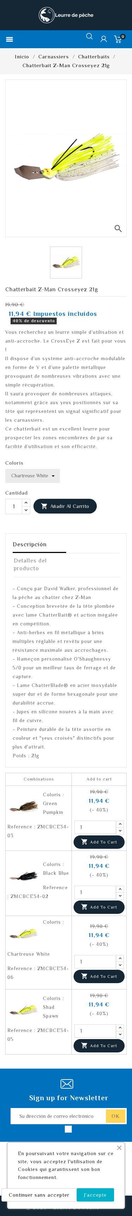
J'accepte (95, 1195)
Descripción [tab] (30, 544)
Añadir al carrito (65, 506)
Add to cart (99, 841)
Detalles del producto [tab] (30, 565)
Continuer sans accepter (39, 1195)
